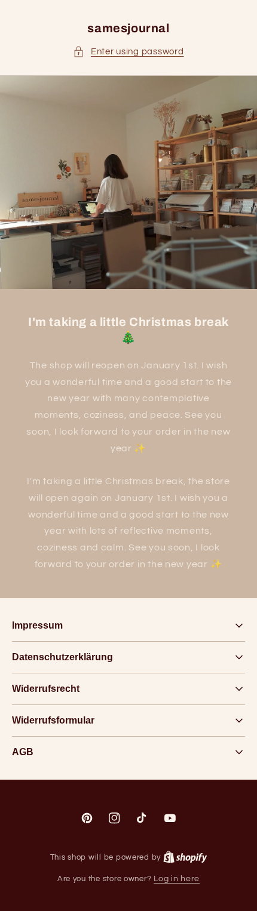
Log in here (177, 879)
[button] (128, 52)
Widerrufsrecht (45, 689)
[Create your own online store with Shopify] (185, 857)
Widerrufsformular (53, 720)
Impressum (37, 625)
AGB (22, 752)
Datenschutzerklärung (62, 657)
